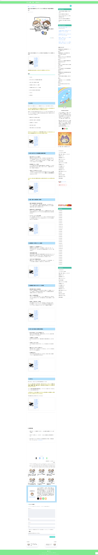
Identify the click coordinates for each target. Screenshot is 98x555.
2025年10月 (61, 227)
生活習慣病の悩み (61, 286)
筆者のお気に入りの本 (62, 176)
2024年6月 (60, 255)
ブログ (54, 463)
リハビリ (31, 464)
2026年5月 (60, 215)
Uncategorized (61, 150)
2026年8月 (60, 210)
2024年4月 (60, 258)
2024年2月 (60, 262)
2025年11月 (61, 226)
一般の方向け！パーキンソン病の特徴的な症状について (64, 81)
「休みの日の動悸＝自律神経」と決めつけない (64, 12)
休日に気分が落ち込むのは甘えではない (64, 83)
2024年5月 (60, 257)
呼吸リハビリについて (62, 159)
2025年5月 (60, 236)
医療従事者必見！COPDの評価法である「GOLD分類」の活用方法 (64, 54)
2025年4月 (60, 238)
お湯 (34, 463)
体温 (48, 464)
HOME (49, 551)
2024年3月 (60, 260)
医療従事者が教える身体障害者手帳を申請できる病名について (64, 73)
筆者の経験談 (61, 178)
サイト (29, 526)
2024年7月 (60, 253)
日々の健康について (62, 166)
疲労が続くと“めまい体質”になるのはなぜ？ (64, 21)
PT (30, 463)
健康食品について (61, 155)
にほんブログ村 (63, 181)
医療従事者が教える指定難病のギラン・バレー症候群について (64, 50)
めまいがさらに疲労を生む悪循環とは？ (64, 18)
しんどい (37, 463)
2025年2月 (60, 241)
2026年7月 (60, 212)
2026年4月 (60, 217)
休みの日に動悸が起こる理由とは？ (64, 14)
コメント (29, 508)
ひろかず (64, 35)
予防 (39, 464)
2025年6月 (60, 234)
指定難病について (61, 164)
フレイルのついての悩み (62, 152)
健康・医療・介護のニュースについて (64, 154)
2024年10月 (61, 248)
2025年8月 (60, 231)
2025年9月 (60, 229)
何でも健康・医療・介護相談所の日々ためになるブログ (38, 2)
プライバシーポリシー (45, 552)
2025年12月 (61, 224)
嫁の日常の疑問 (61, 161)
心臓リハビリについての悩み (63, 162)
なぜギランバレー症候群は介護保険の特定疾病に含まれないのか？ (64, 61)
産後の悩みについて (62, 169)
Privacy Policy (50, 552)
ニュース (47, 463)
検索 (71, 6)
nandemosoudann (61, 39)
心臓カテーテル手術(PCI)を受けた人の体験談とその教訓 (64, 65)
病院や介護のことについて (63, 171)
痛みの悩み (60, 173)
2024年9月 (60, 250)
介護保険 (44, 464)
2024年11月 (61, 246)
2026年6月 (60, 214)
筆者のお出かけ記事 (62, 174)
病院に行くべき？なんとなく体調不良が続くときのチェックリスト (64, 57)
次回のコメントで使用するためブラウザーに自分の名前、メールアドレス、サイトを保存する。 (41, 529)
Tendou (65, 31)
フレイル (50, 463)
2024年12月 (61, 245)
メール (29, 522)
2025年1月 (60, 243)
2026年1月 (60, 222)
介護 (41, 464)
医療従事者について (62, 157)
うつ (32, 463)
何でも (54, 464)
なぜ (44, 463)
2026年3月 (60, 219)
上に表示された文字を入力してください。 (34, 533)
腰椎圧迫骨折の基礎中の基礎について (64, 27)
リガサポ (67, 43)
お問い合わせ (54, 552)
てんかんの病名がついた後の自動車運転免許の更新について (64, 69)
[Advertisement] (41, 46)
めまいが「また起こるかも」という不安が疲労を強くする (64, 16)
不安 (34, 464)
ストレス (41, 463)
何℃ (51, 464)
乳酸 (36, 464)
